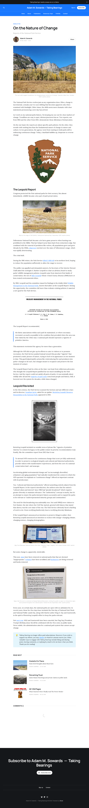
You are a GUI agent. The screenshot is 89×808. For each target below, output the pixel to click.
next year (19, 620)
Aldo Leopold (36, 276)
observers (32, 248)
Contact (65, 13)
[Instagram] (47, 797)
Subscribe (81, 7)
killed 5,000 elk (48, 261)
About (29, 13)
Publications (37, 13)
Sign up (41, 787)
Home (23, 13)
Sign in (73, 7)
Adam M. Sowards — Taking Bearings (44, 8)
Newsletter (16, 24)
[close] (87, 2)
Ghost (61, 800)
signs (22, 557)
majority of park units (39, 377)
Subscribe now (46, 773)
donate (41, 637)
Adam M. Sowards (26, 38)
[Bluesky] (41, 797)
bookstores (55, 560)
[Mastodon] (44, 797)
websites (28, 560)
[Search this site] (4, 7)
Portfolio (58, 13)
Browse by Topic (48, 13)
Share (72, 39)
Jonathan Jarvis (30, 392)
